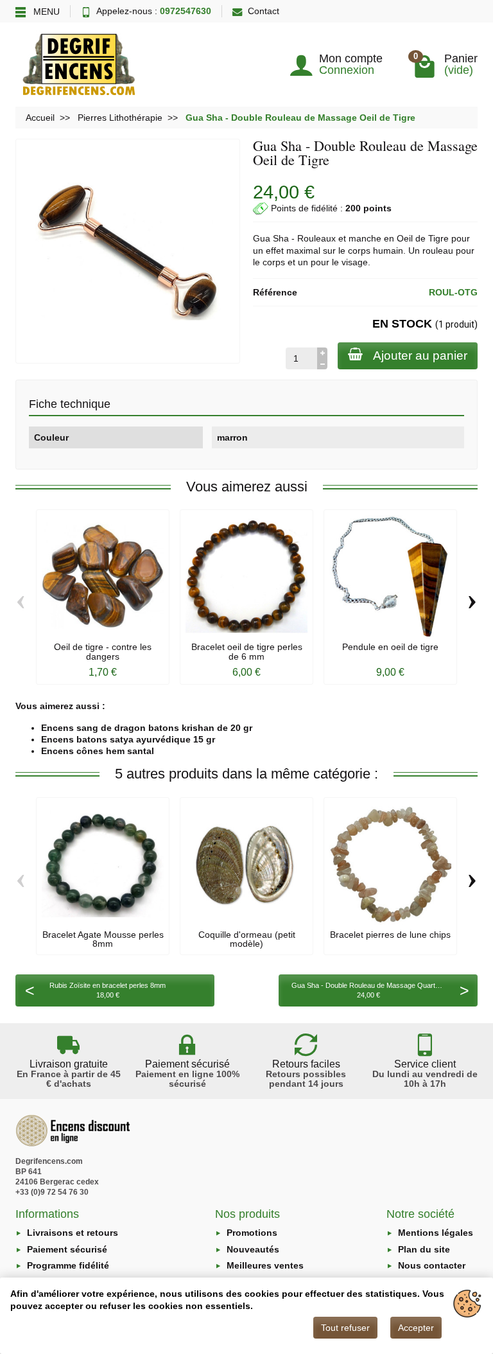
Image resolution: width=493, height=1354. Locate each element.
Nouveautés (253, 1249)
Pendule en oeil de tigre (390, 647)
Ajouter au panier (420, 355)
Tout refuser (345, 1328)
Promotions (252, 1232)
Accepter (416, 1328)
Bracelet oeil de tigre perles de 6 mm (246, 651)
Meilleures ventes (265, 1265)
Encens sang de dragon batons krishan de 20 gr (146, 728)
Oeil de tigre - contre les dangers (102, 651)
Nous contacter (431, 1265)
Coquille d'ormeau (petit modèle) (246, 939)
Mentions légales (435, 1232)
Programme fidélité (68, 1265)
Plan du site (424, 1249)
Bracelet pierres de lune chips (390, 934)
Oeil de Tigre (423, 238)
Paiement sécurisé (67, 1249)
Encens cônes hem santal (97, 751)
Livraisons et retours (72, 1232)
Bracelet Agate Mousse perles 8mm (103, 939)
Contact (263, 11)
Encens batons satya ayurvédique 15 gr (128, 739)
